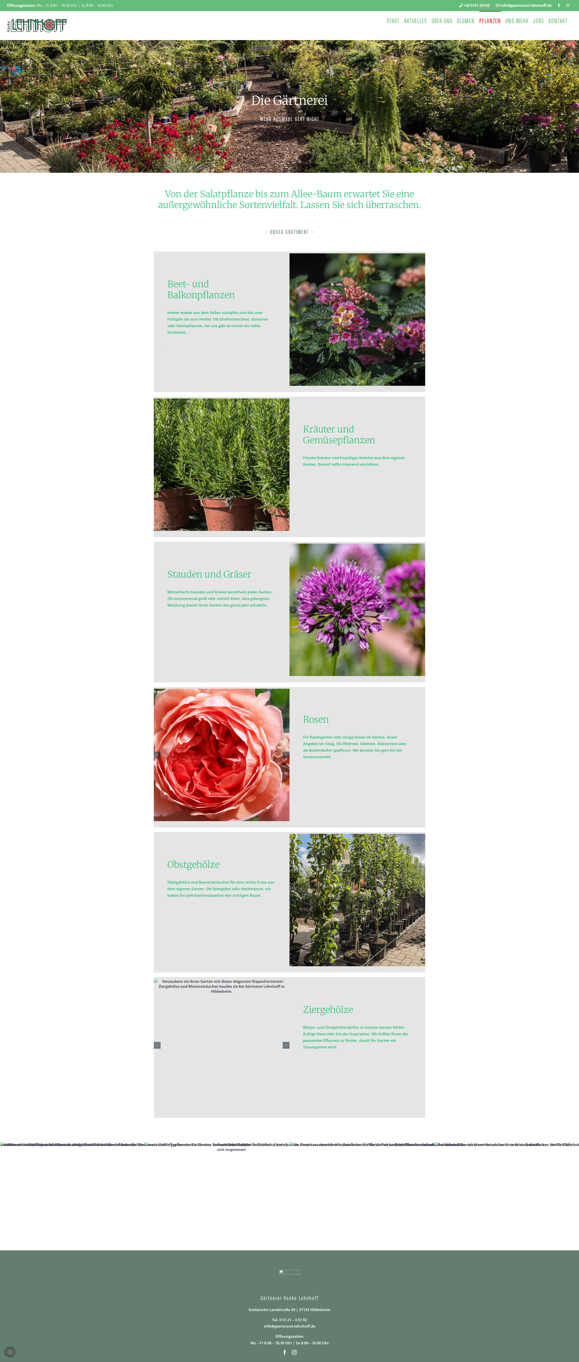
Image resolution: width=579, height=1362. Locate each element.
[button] (293, 319)
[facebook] (284, 1352)
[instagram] (294, 1352)
